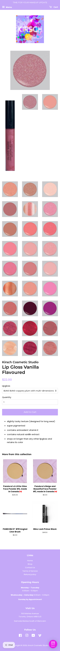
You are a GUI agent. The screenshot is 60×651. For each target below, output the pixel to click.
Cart (55, 7)
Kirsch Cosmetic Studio (38, 645)
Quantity (6, 397)
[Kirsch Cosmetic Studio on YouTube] (33, 636)
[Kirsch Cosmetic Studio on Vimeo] (39, 636)
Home (30, 560)
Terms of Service (30, 571)
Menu (8, 7)
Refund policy (30, 574)
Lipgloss (6, 385)
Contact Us (30, 567)
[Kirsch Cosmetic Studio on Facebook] (20, 636)
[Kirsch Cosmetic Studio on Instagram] (26, 636)
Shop (30, 564)
